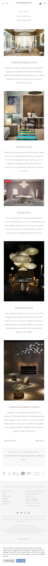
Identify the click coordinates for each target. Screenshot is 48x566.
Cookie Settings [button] (9, 561)
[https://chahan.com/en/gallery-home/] (24, 115)
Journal (6, 501)
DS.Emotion (27, 539)
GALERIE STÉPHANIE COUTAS (24, 62)
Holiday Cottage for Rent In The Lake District (24, 530)
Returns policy (33, 494)
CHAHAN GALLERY (24, 147)
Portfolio (7, 491)
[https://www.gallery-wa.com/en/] (24, 271)
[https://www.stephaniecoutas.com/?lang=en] (24, 42)
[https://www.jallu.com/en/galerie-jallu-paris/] (24, 192)
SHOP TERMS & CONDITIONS (31, 500)
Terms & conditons (35, 491)
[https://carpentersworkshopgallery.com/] (24, 370)
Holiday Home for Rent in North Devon (24, 532)
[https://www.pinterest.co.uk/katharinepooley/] (22, 512)
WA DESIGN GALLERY (24, 308)
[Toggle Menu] (45, 3)
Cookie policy (32, 506)
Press (4, 499)
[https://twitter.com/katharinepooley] (18, 512)
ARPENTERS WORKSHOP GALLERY (24, 407)
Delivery (29, 496)
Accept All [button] (21, 561)
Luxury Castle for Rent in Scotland (24, 528)
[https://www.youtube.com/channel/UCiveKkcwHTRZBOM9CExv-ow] (29, 512)
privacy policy (32, 503)
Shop (4, 494)
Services (6, 496)
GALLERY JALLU (24, 212)
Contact (6, 504)
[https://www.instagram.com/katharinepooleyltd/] (26, 512)
